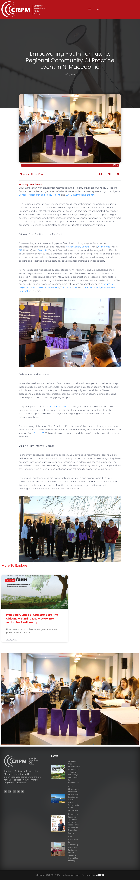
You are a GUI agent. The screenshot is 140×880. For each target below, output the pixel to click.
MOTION (99, 875)
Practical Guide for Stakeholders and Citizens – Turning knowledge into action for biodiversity (32, 618)
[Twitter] (14, 791)
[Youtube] (22, 791)
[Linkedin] (18, 791)
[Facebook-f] (5, 791)
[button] (90, 9)
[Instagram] (9, 791)
